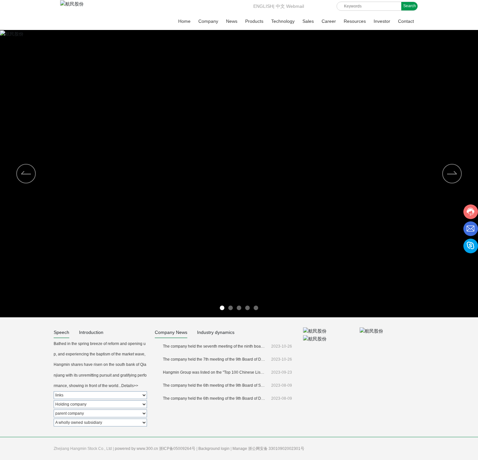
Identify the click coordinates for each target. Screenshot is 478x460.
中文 (280, 6)
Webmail (295, 6)
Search (409, 6)
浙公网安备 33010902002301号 (276, 448)
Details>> (129, 385)
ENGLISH (262, 6)
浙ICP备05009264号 (177, 448)
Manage (240, 448)
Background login (214, 448)
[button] (452, 173)
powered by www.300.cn (137, 448)
